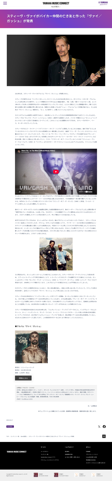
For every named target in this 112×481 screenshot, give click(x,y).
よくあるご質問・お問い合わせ (72, 457)
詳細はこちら (23, 378)
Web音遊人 (10, 426)
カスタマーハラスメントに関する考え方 (95, 463)
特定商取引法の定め (91, 460)
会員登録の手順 (68, 454)
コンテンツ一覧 (14, 436)
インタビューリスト (27, 399)
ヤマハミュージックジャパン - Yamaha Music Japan (103, 3)
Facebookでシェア (104, 426)
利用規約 (88, 451)
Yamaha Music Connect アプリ (48, 457)
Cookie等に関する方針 (91, 457)
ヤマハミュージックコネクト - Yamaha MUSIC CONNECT (56, 3)
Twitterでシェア (99, 426)
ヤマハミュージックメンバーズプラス (50, 460)
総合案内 (67, 451)
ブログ (18, 399)
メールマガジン (44, 451)
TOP (7, 436)
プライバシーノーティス (92, 454)
